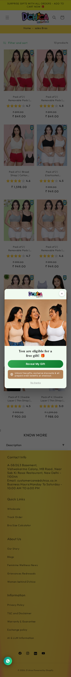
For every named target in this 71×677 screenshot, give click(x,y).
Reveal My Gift (35, 363)
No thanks (35, 382)
